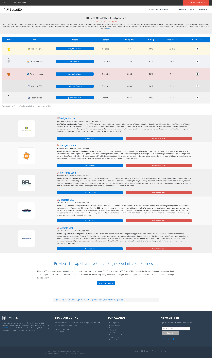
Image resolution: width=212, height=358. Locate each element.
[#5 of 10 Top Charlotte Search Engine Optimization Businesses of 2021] (26, 238)
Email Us (62, 332)
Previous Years (105, 283)
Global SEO (113, 330)
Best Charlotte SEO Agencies (111, 300)
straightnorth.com (74, 49)
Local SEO (113, 328)
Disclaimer (145, 351)
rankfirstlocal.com (74, 74)
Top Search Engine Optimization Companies (79, 300)
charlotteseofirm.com (74, 86)
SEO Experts (113, 340)
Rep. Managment (115, 335)
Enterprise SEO (114, 325)
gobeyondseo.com (74, 61)
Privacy (154, 351)
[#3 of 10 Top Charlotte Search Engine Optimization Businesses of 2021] (26, 183)
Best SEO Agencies (8, 328)
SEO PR (112, 332)
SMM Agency (114, 337)
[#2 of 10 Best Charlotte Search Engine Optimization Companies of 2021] (26, 155)
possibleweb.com (74, 98)
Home (57, 300)
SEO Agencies (114, 323)
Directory (164, 351)
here (108, 29)
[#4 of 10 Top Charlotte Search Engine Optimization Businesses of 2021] (26, 210)
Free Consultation (62, 329)
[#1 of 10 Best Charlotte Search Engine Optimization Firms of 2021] (26, 128)
